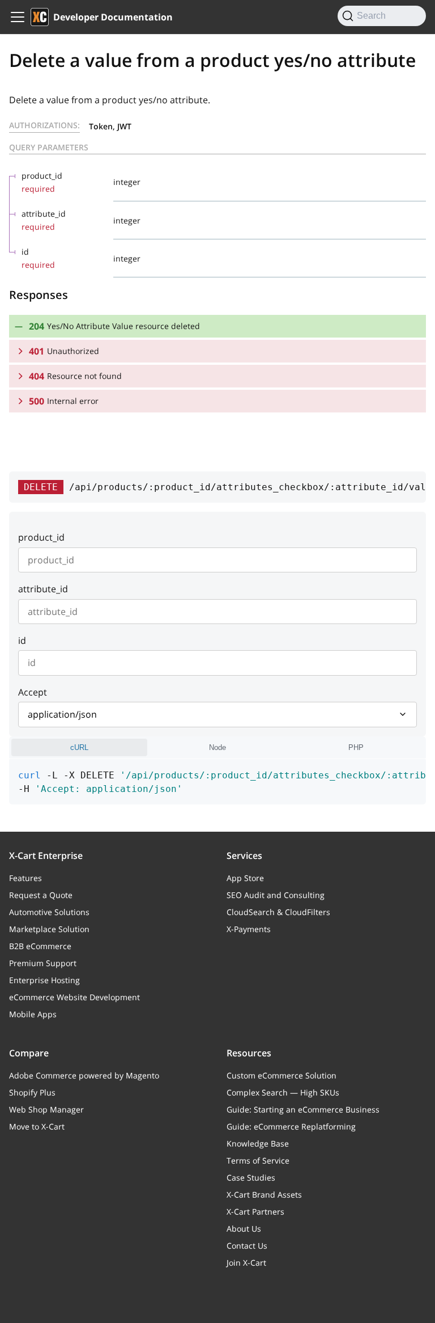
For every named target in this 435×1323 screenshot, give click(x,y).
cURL (79, 747)
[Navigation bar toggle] (17, 17)
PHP (356, 747)
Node (217, 747)
